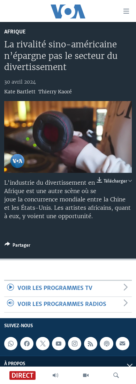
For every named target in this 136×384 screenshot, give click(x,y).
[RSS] (90, 343)
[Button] (17, 246)
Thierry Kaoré (55, 92)
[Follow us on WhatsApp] (10, 343)
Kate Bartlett (20, 92)
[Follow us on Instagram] (74, 343)
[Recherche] (116, 375)
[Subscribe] (122, 343)
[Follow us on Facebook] (26, 343)
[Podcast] (106, 343)
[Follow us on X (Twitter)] (42, 343)
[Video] (85, 375)
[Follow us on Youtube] (58, 343)
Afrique (14, 32)
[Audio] (55, 375)
